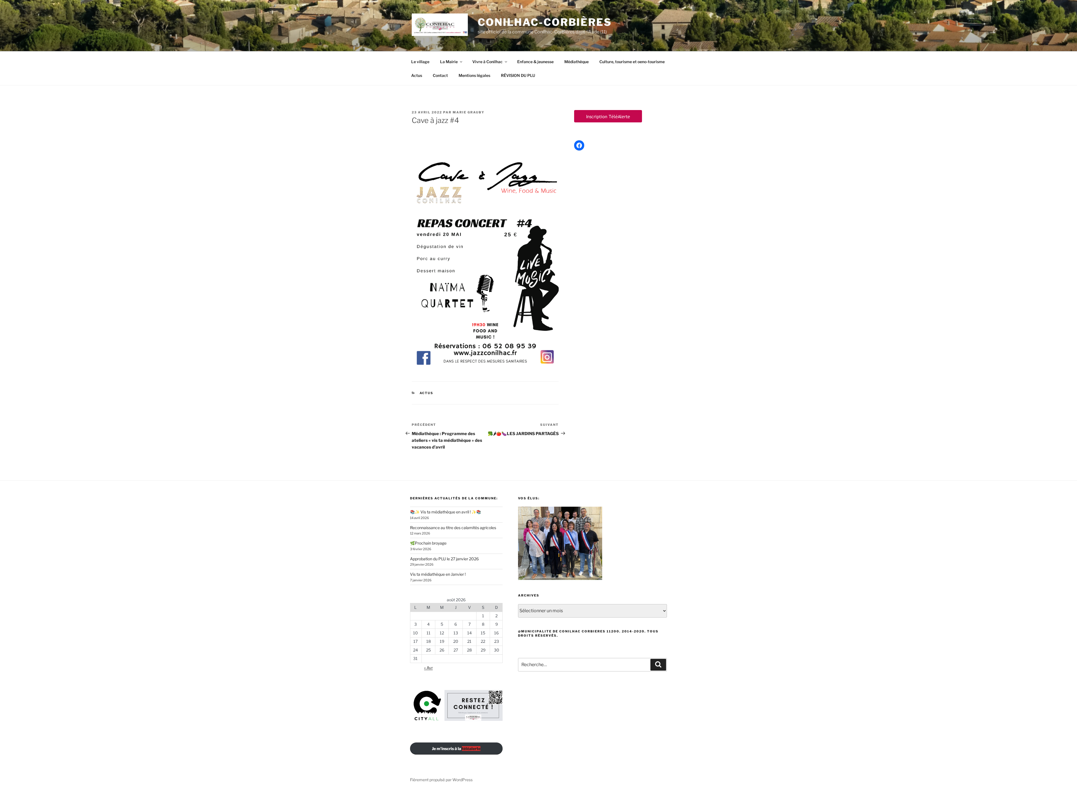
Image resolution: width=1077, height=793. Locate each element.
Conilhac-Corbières (545, 22)
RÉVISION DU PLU (518, 75)
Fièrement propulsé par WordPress (441, 779)
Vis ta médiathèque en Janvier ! (438, 574)
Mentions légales (474, 75)
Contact (440, 75)
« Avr (428, 667)
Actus (416, 75)
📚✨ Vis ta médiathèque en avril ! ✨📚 (445, 511)
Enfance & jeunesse (535, 61)
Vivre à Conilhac (487, 61)
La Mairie (449, 61)
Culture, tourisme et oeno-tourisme (632, 61)
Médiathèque (576, 61)
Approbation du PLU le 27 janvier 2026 (444, 558)
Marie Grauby (468, 112)
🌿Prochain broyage (428, 543)
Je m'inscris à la (456, 748)
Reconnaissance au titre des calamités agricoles (453, 527)
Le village (420, 61)
